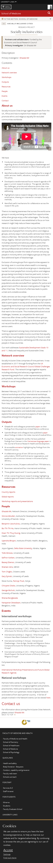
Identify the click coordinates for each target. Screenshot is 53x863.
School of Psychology (11, 752)
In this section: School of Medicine (20, 19)
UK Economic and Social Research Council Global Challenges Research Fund (26, 366)
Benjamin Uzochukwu (11, 523)
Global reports (8, 496)
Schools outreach (10, 776)
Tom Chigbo (7, 571)
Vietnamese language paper (38, 441)
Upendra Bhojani (9, 540)
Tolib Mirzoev (7, 552)
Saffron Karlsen (8, 557)
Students (6, 805)
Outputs (5, 81)
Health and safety (10, 763)
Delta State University (23, 548)
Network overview (9, 72)
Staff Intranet (8, 791)
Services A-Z (8, 787)
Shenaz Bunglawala (10, 597)
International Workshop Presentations (18, 669)
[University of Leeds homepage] (50, 7)
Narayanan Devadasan (11, 602)
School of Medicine (11, 13)
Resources (6, 86)
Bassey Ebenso (8, 562)
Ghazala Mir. (20, 712)
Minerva (6, 802)
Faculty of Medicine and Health (15, 738)
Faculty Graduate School (12, 809)
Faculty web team (10, 773)
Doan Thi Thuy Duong (11, 532)
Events (4, 95)
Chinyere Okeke (8, 585)
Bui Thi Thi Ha (7, 528)
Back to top (7, 714)
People (4, 91)
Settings (6, 854)
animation (19, 447)
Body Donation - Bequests (13, 766)
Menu (7, 7)
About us (5, 67)
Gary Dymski (7, 576)
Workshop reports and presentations (17, 501)
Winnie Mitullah (8, 515)
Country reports (8, 491)
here (48, 697)
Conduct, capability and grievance (16, 770)
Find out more (9, 857)
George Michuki (8, 590)
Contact (5, 100)
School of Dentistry (10, 742)
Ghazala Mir (24, 57)
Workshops (6, 77)
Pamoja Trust (18, 580)
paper (38, 426)
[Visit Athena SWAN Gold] (26, 722)
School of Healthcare (11, 745)
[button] (49, 13)
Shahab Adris (7, 566)
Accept (8, 850)
